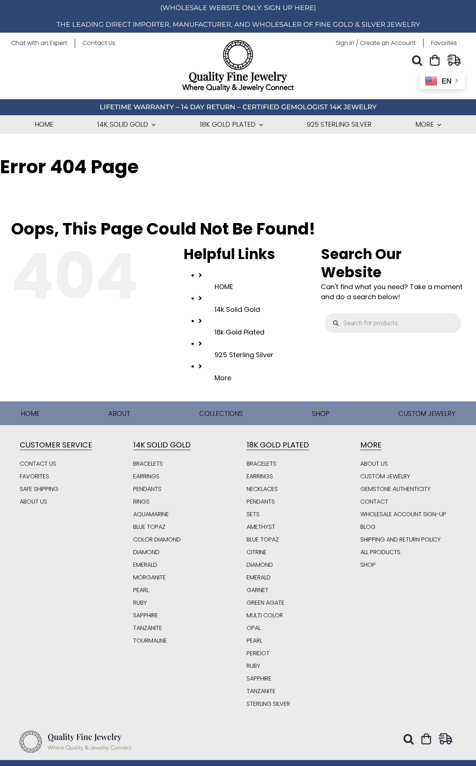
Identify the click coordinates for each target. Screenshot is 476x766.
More (223, 377)
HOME (224, 286)
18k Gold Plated (239, 332)
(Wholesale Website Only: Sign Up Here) (238, 8)
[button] (419, 60)
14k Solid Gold (237, 309)
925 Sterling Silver (244, 354)
